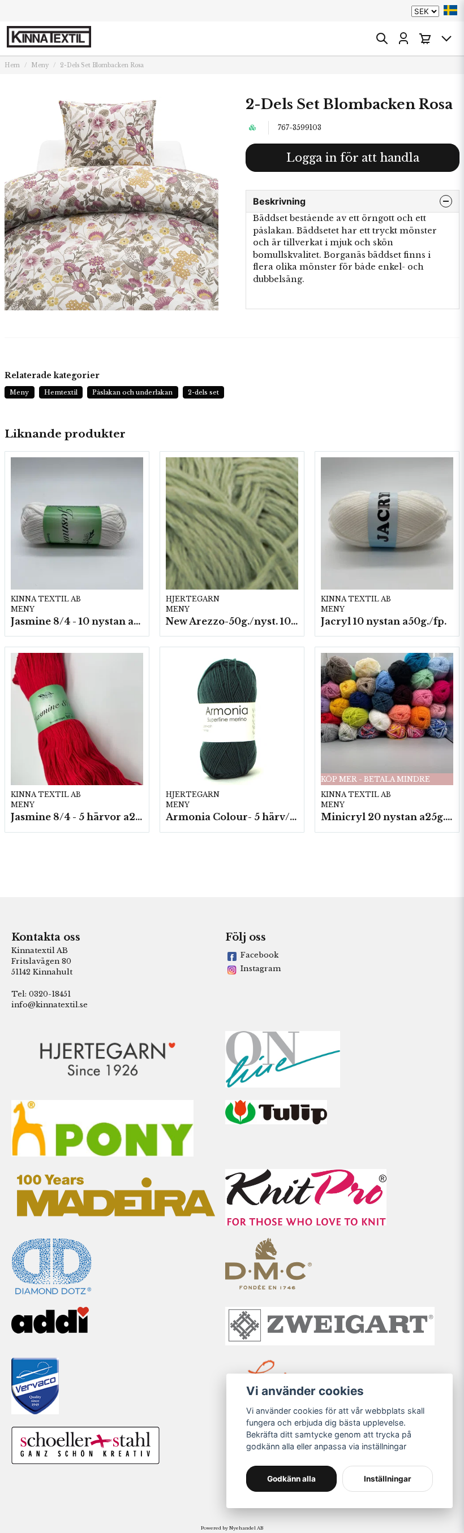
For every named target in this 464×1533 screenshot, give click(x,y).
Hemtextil (61, 392)
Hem (12, 65)
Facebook (259, 955)
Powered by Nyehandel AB (232, 1528)
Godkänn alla (291, 1478)
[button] (450, 10)
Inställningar (387, 1478)
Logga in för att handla (352, 157)
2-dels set (203, 392)
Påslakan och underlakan (132, 392)
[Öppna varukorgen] (425, 38)
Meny (40, 65)
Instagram (260, 968)
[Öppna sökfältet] (382, 38)
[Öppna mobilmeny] (446, 38)
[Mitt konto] (403, 38)
